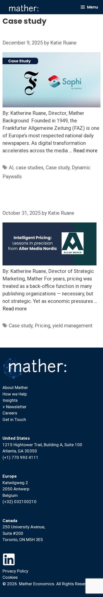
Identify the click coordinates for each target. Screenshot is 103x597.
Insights (10, 400)
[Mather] (24, 8)
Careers (9, 412)
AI (11, 168)
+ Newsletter (14, 406)
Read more (85, 151)
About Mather (15, 387)
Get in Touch (14, 419)
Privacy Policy (15, 571)
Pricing (42, 326)
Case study (58, 168)
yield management (72, 326)
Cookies (10, 577)
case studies (30, 168)
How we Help (14, 394)
